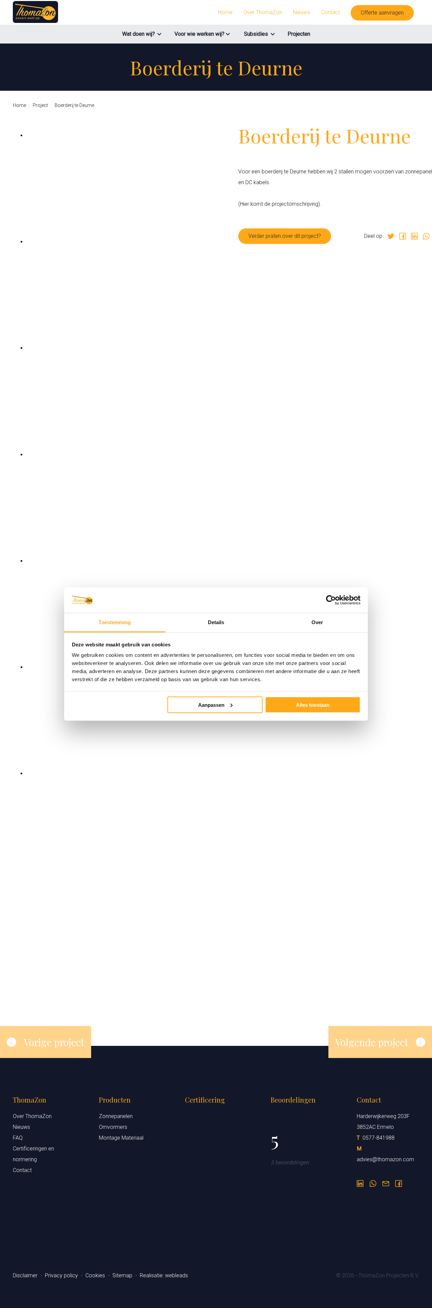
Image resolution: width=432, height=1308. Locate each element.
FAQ (18, 1138)
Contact (330, 12)
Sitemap (123, 1275)
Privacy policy (62, 1275)
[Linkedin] (414, 236)
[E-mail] (385, 1181)
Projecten (299, 34)
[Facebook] (402, 236)
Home (225, 12)
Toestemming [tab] (115, 622)
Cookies (95, 1275)
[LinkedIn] (360, 1181)
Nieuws (301, 12)
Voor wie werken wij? (199, 34)
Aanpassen (211, 704)
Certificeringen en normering (33, 1154)
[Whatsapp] (426, 236)
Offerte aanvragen (382, 12)
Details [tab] (216, 622)
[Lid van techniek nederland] (216, 1217)
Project (41, 105)
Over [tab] (317, 622)
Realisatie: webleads (164, 1275)
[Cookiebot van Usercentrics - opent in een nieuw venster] (330, 600)
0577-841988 (378, 1138)
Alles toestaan (312, 704)
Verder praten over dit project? (284, 236)
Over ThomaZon (262, 12)
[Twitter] (390, 236)
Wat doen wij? (138, 34)
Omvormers (113, 1127)
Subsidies (256, 34)
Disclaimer (26, 1275)
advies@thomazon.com (385, 1159)
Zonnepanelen (116, 1116)
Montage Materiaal (121, 1138)
